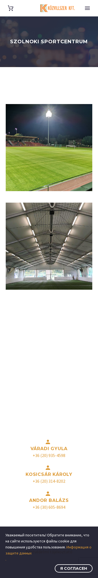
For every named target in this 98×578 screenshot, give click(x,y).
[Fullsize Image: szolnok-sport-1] (49, 246)
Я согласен (73, 568)
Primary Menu (87, 8)
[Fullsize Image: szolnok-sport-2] (49, 147)
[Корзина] (11, 8)
